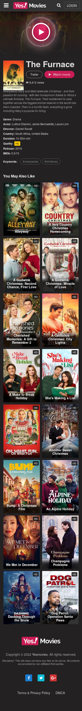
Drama (17, 119)
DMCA (60, 692)
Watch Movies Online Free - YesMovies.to (29, 5)
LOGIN (72, 5)
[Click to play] (41, 32)
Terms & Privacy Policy (33, 692)
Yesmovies (40, 654)
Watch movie (61, 74)
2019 (18, 148)
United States (40, 133)
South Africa (22, 133)
